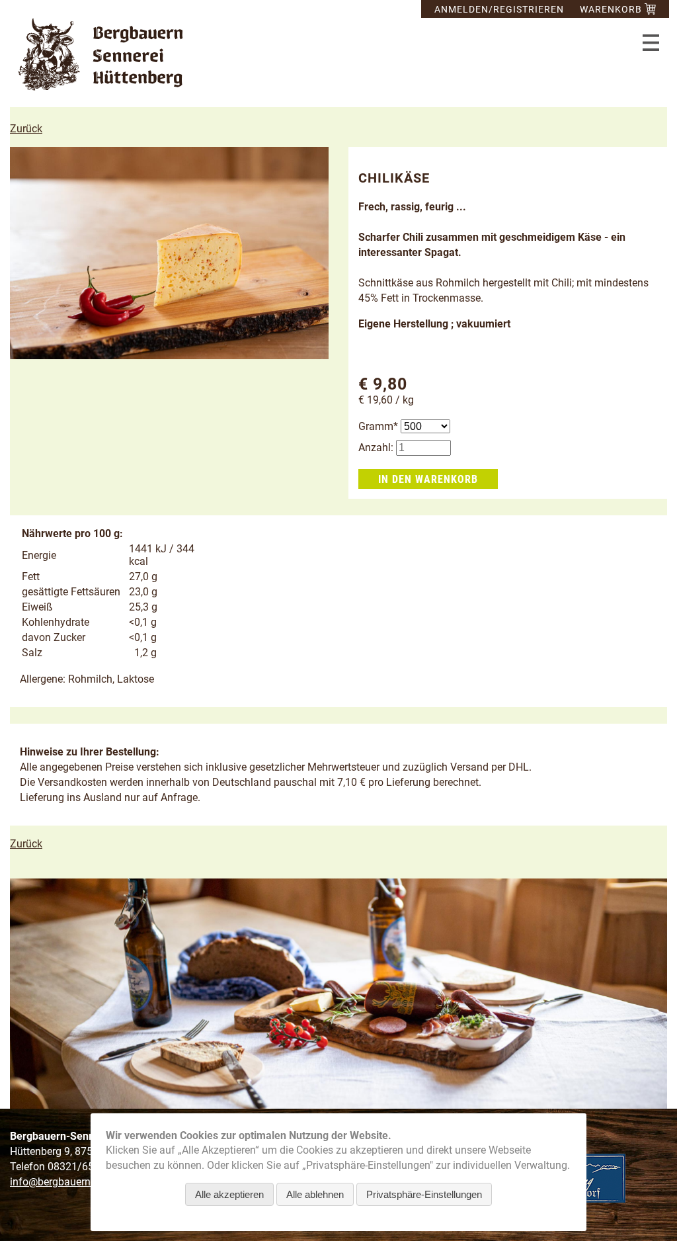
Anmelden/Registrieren (499, 9)
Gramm (379, 426)
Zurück (26, 128)
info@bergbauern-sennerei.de (78, 1182)
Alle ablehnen (315, 1194)
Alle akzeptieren (229, 1194)
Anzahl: (375, 447)
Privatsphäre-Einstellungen (424, 1194)
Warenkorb (612, 9)
